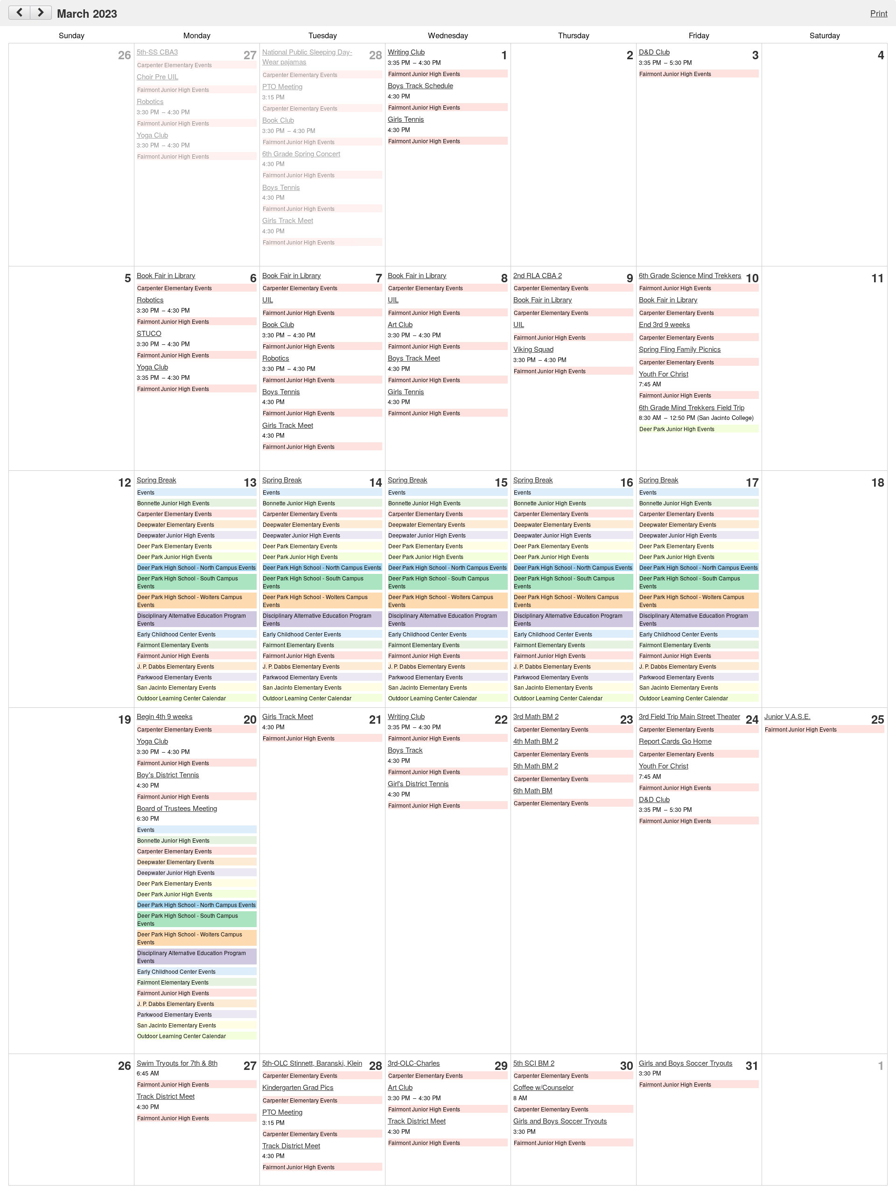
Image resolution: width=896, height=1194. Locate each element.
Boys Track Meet (414, 358)
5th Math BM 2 (535, 765)
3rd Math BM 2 (536, 716)
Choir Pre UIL (157, 76)
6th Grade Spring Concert (301, 153)
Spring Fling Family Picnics (680, 349)
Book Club (278, 120)
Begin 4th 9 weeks (165, 716)
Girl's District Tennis (418, 783)
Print (879, 13)
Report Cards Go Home (675, 741)
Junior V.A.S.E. (787, 716)
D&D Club (654, 51)
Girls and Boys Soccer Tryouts (560, 1120)
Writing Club (406, 51)
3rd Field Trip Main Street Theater (689, 716)
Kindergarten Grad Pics (298, 1087)
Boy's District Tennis (168, 774)
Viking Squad (533, 349)
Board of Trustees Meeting (177, 808)
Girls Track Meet (287, 220)
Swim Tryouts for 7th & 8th (177, 1063)
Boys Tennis (281, 187)
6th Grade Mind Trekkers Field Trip (691, 407)
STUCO (149, 333)
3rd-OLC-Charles (414, 1063)
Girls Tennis (406, 119)
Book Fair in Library (166, 275)
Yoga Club (152, 135)
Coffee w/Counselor (543, 1087)
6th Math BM (533, 790)
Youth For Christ (663, 373)
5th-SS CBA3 (157, 51)
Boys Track (405, 749)
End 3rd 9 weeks (664, 324)
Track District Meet (166, 1096)
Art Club (400, 324)
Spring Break (156, 479)
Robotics (150, 101)
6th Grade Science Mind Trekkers (690, 275)
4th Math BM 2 (535, 741)
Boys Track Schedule (420, 85)
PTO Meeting (282, 86)
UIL (267, 299)
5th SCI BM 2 (533, 1063)
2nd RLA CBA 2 (537, 275)
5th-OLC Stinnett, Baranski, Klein (312, 1063)
